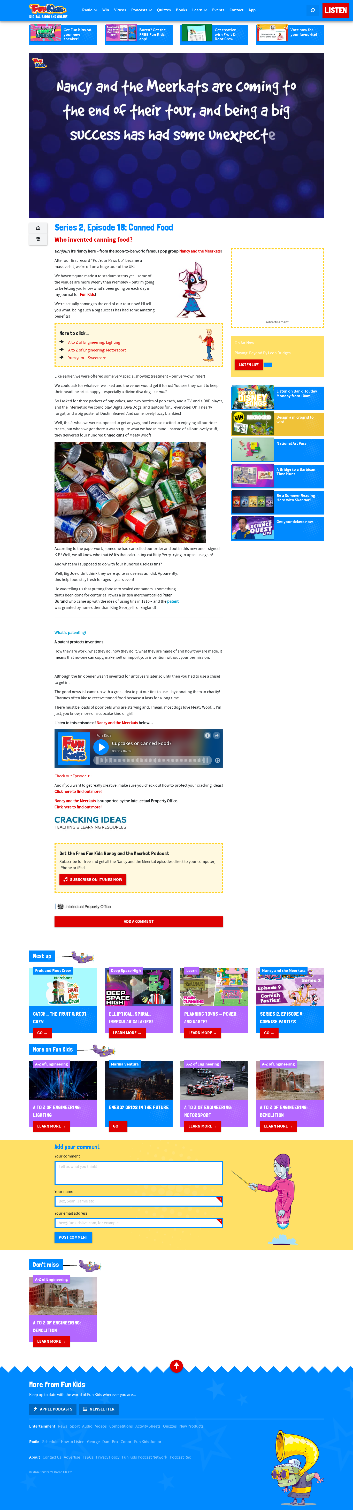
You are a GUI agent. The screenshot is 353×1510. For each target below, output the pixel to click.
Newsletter (102, 1409)
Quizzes (164, 10)
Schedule (50, 1442)
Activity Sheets (147, 1426)
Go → (42, 1033)
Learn (197, 10)
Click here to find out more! (78, 791)
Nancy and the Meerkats (200, 251)
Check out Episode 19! (74, 776)
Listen (336, 10)
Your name (64, 1191)
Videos (120, 10)
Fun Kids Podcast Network (144, 1457)
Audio (87, 1426)
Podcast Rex (180, 1457)
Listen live (249, 364)
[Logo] (39, 63)
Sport (75, 1426)
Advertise (72, 1457)
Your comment (67, 1156)
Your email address (71, 1213)
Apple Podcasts (56, 1409)
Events (218, 10)
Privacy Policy (107, 1457)
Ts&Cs (88, 1457)
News (62, 1426)
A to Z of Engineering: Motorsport (97, 350)
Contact (236, 10)
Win (105, 10)
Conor (126, 1442)
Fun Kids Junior (148, 1442)
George (93, 1442)
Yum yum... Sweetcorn (87, 358)
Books (181, 10)
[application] (176, 135)
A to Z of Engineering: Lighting (94, 342)
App (252, 10)
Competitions (121, 1426)
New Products (191, 1426)
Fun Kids (87, 294)
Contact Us (52, 1457)
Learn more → (127, 1033)
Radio (87, 10)
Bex (115, 1442)
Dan (105, 1442)
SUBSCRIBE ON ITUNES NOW (96, 880)
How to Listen (73, 1442)
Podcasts (139, 10)
